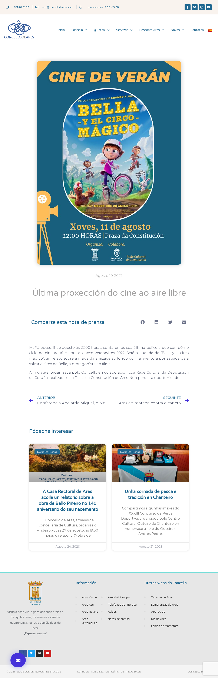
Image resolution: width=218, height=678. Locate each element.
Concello (77, 29)
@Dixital (99, 29)
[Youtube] (209, 7)
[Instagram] (202, 7)
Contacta (197, 29)
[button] (18, 660)
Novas (175, 29)
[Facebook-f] (188, 7)
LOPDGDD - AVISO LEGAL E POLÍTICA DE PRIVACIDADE (109, 672)
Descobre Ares (149, 29)
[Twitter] (195, 7)
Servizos (122, 29)
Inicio (61, 29)
